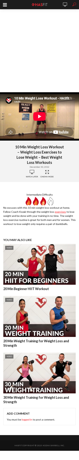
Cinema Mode (47, 176)
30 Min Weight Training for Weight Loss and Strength (36, 399)
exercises (60, 211)
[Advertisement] (39, 50)
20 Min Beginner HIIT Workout (26, 289)
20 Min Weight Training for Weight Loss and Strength (36, 343)
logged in (27, 419)
